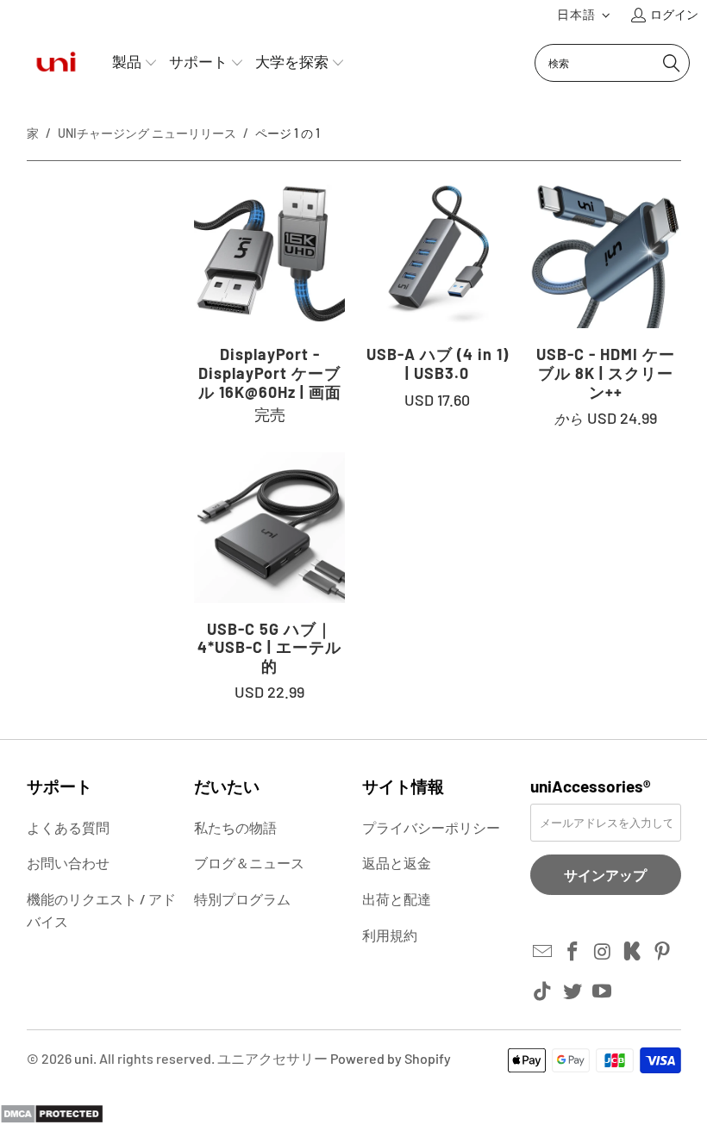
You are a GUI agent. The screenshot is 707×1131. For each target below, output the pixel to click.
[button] (584, 15)
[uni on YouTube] (603, 991)
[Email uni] (543, 951)
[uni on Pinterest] (663, 951)
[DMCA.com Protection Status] (51, 1118)
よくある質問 (68, 827)
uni (83, 1058)
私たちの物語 (235, 827)
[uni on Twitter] (572, 991)
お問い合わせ (68, 862)
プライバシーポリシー (431, 827)
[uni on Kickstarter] (633, 951)
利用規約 (389, 935)
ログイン (674, 14)
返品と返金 (396, 862)
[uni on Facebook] (572, 951)
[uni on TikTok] (543, 991)
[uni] (56, 62)
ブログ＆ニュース (249, 862)
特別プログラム (242, 899)
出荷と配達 (396, 899)
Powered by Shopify (390, 1058)
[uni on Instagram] (603, 951)
